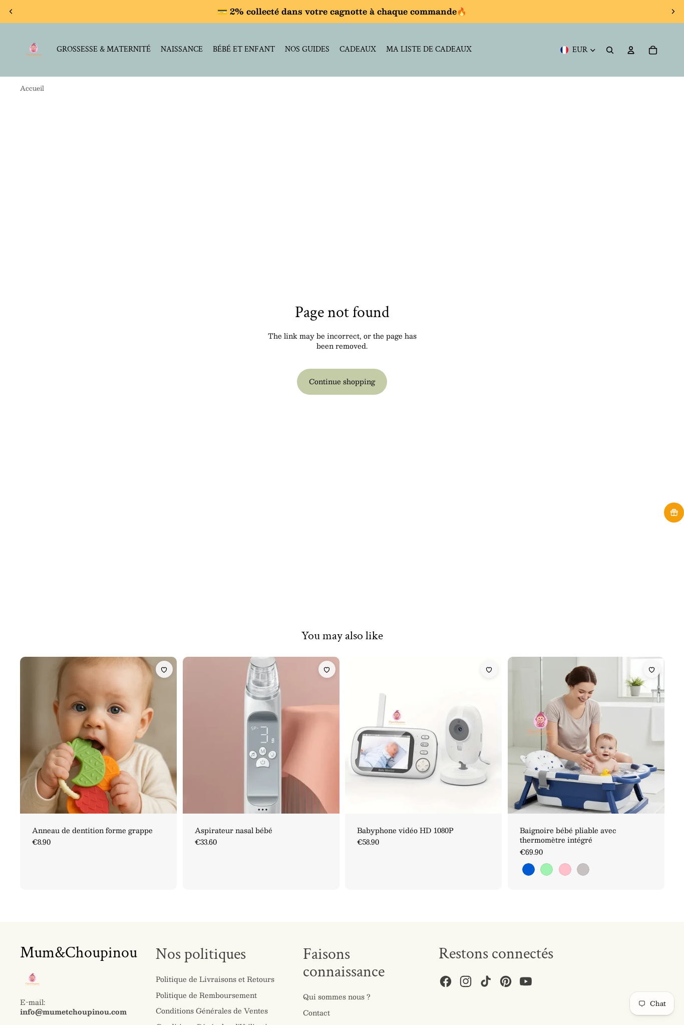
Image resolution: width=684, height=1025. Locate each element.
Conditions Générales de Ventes (212, 1010)
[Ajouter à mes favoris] (164, 669)
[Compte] (631, 50)
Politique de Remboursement (206, 995)
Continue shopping (342, 381)
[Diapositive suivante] (673, 12)
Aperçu (42, 665)
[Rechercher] (610, 50)
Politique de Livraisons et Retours (215, 979)
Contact (316, 1012)
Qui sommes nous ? (337, 996)
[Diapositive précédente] (11, 12)
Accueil (32, 88)
